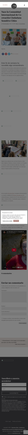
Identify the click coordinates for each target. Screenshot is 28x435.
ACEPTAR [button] (16, 220)
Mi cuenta (5, 4)
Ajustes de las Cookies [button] (7, 220)
